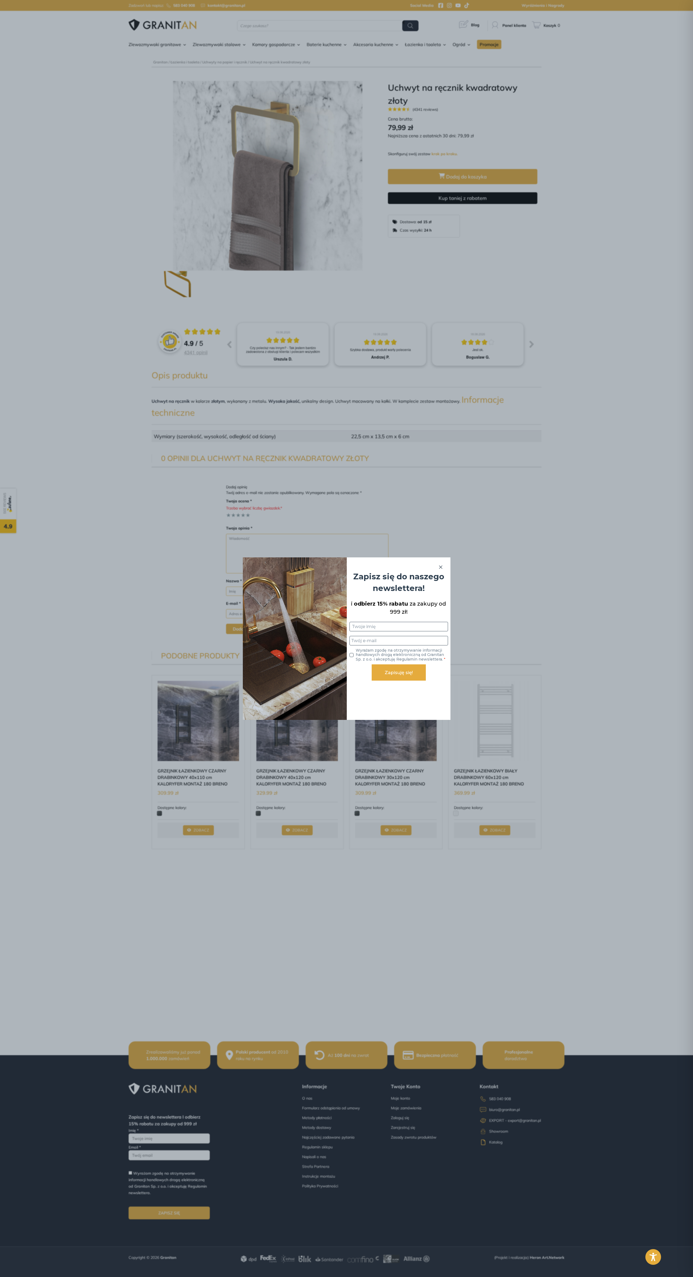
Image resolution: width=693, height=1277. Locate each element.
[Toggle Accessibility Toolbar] (653, 1257)
